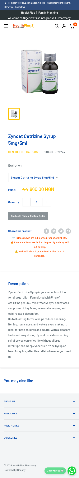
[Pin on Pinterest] (53, 231)
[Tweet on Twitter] (61, 231)
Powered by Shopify (15, 469)
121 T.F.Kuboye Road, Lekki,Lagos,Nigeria (24, 2)
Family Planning (48, 12)
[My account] (64, 26)
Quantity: (14, 202)
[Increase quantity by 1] (47, 202)
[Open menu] (6, 25)
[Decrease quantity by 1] (26, 202)
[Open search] (57, 26)
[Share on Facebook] (46, 231)
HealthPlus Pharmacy (23, 152)
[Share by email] (68, 231)
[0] (72, 26)
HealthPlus (28, 12)
